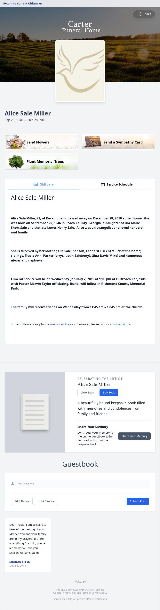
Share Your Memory (134, 436)
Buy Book (109, 392)
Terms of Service (91, 592)
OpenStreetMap (84, 599)
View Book (87, 392)
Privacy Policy (69, 592)
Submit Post (138, 501)
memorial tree (60, 324)
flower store (121, 324)
